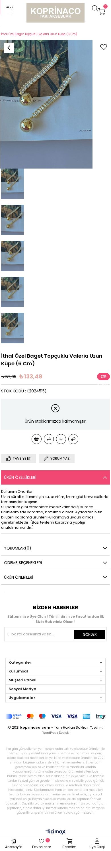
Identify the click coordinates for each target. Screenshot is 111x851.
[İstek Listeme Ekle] (37, 439)
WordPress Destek (55, 733)
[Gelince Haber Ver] (73, 439)
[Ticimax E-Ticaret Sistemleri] (56, 832)
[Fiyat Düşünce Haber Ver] (61, 439)
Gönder (90, 634)
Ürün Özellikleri (20, 477)
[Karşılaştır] (49, 439)
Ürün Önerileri (18, 577)
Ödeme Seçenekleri (23, 563)
